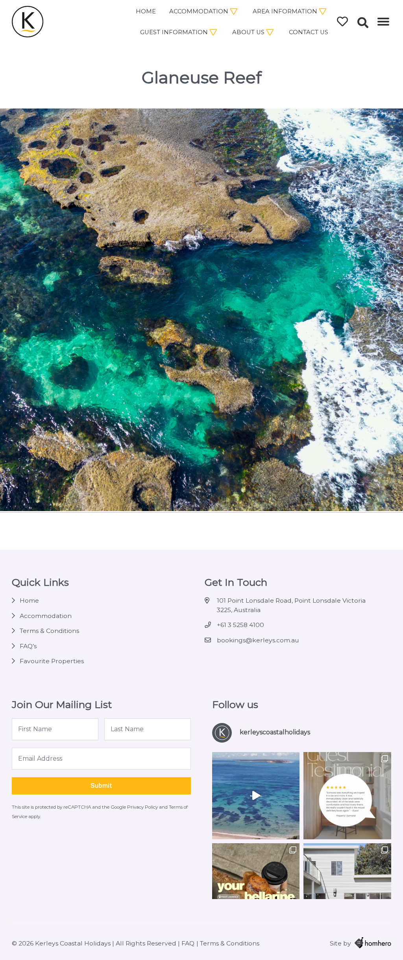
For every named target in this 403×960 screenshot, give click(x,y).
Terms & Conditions (49, 630)
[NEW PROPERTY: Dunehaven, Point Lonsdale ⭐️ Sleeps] (347, 887)
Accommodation (198, 11)
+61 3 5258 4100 (240, 625)
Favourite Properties (52, 661)
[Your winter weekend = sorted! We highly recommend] (256, 887)
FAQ (187, 943)
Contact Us (308, 32)
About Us (248, 32)
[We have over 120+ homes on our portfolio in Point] (256, 796)
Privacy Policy (143, 807)
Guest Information (174, 32)
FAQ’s (28, 646)
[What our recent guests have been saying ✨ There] (347, 796)
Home (146, 11)
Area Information (285, 11)
